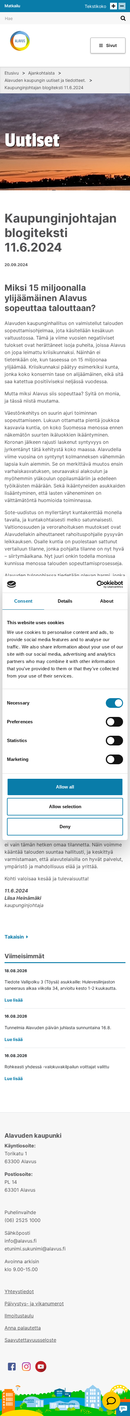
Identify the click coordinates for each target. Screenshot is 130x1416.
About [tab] (106, 601)
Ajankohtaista (41, 72)
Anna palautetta (23, 1328)
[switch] (114, 722)
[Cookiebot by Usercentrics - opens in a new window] (96, 584)
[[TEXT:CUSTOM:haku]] (123, 18)
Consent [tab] (23, 601)
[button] (111, 1401)
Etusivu (12, 72)
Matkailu (12, 5)
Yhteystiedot (19, 1291)
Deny (65, 826)
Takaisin (15, 937)
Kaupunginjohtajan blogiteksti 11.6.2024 (44, 87)
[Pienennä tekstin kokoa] (122, 6)
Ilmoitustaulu (19, 1316)
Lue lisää (14, 1000)
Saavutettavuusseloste (30, 1340)
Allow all (65, 786)
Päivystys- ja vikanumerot (34, 1304)
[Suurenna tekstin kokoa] (113, 6)
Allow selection (65, 806)
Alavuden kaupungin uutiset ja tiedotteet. (45, 80)
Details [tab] (65, 601)
